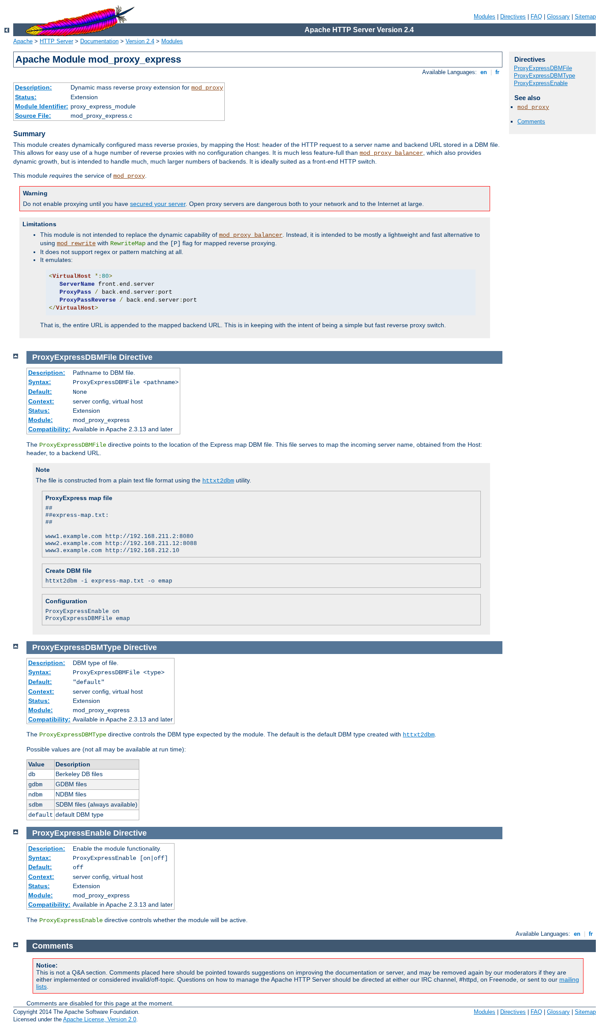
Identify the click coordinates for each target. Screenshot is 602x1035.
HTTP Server (56, 41)
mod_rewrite (76, 243)
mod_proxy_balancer (391, 153)
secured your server (158, 203)
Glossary (558, 16)
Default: (40, 391)
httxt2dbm (218, 480)
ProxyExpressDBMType (544, 75)
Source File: (33, 115)
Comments (531, 121)
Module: (40, 419)
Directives (513, 16)
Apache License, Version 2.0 (99, 1019)
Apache (23, 41)
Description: (33, 87)
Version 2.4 (140, 41)
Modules (484, 16)
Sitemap (585, 16)
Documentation (99, 41)
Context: (41, 401)
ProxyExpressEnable (541, 83)
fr (497, 72)
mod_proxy (207, 87)
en (484, 72)
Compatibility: (49, 429)
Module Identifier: (41, 106)
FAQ (536, 16)
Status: (26, 97)
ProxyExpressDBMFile (543, 68)
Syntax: (39, 381)
